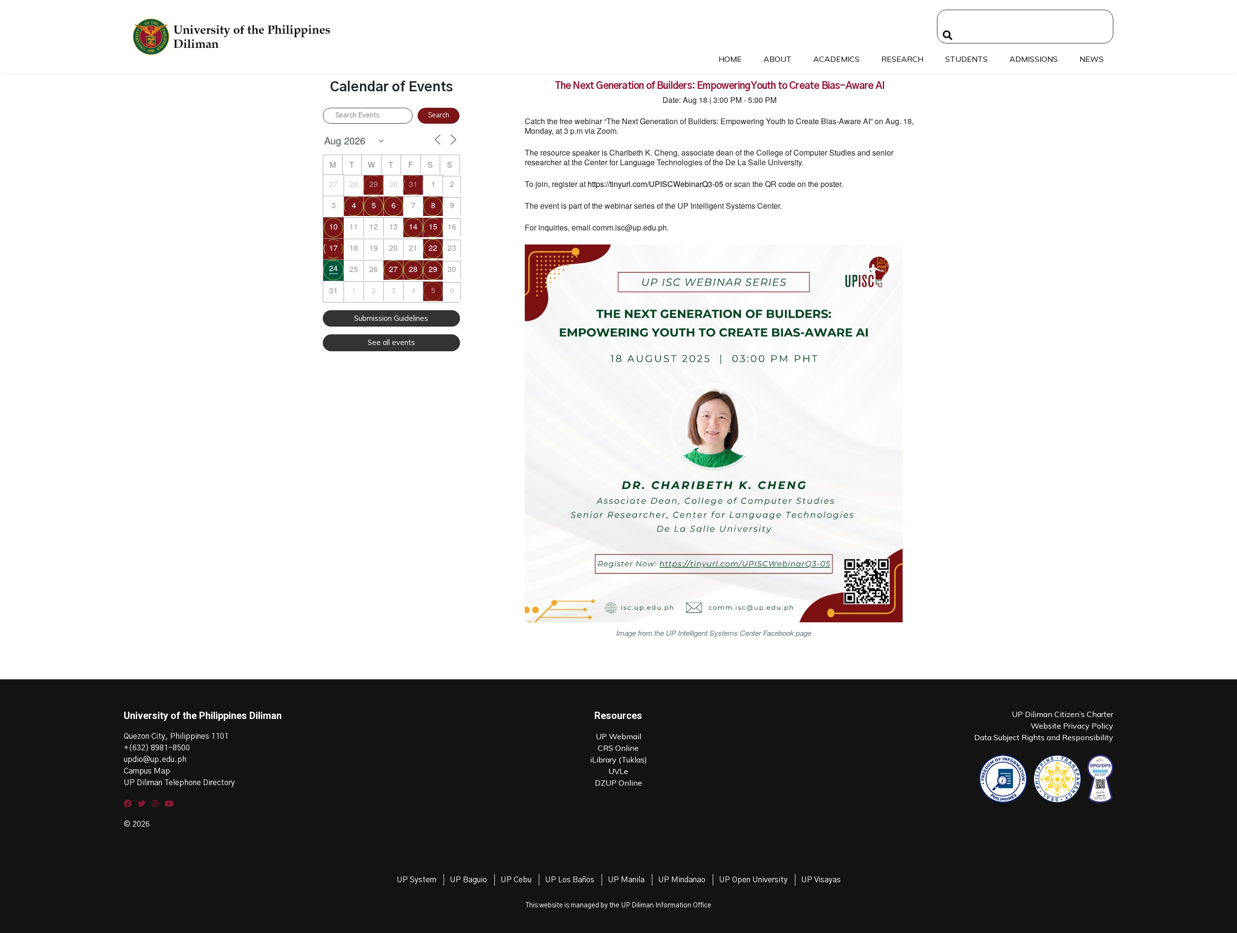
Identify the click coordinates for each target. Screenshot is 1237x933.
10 (333, 226)
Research (902, 59)
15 (433, 226)
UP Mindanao (681, 880)
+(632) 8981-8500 (157, 748)
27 (393, 268)
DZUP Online (618, 783)
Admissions (1033, 59)
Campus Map (147, 771)
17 (333, 247)
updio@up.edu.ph (155, 759)
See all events (391, 342)
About (777, 59)
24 (333, 267)
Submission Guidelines (391, 318)
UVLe (618, 771)
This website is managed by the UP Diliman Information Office (618, 905)
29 (373, 183)
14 (413, 226)
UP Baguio (468, 880)
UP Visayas (821, 880)
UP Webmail (618, 736)
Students (966, 59)
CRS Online (618, 748)
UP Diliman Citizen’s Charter (1062, 714)
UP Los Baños (569, 880)
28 (413, 268)
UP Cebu (516, 880)
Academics (836, 59)
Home (730, 59)
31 (413, 183)
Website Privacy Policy (1072, 726)
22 (433, 247)
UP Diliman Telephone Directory (179, 783)
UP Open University (753, 880)
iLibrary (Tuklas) (618, 759)
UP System (416, 880)
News (1091, 59)
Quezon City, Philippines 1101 (176, 736)
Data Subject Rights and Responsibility (1043, 737)
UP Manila (626, 880)
